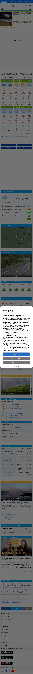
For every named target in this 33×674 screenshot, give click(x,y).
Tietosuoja (16, 366)
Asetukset (16, 358)
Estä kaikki (16, 362)
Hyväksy (16, 354)
